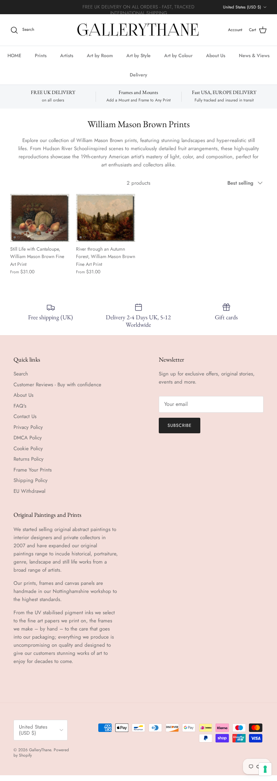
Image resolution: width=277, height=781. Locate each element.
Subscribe (180, 425)
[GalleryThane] (138, 30)
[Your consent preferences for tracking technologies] (265, 769)
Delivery (138, 74)
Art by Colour (178, 55)
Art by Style (138, 55)
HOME (14, 55)
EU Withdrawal (29, 491)
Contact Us (25, 416)
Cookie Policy (28, 448)
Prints (41, 55)
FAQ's (20, 406)
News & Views (254, 55)
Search (21, 373)
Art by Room (100, 55)
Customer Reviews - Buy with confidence (57, 384)
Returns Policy (29, 459)
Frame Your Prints (33, 470)
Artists (66, 55)
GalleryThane (40, 750)
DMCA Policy (28, 437)
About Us (215, 55)
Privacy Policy (28, 427)
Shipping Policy (31, 480)
